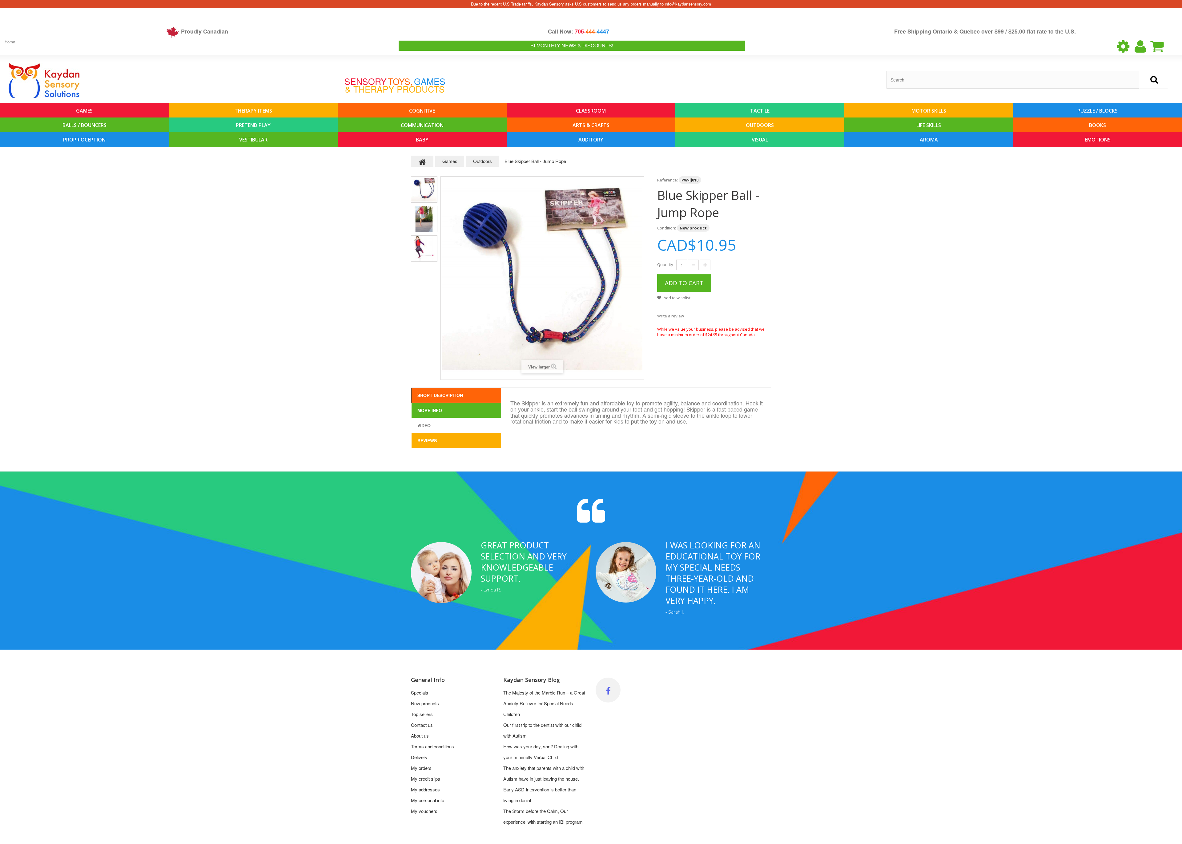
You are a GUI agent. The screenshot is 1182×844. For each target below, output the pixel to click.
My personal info (427, 800)
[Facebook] (608, 690)
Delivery (419, 757)
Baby (422, 139)
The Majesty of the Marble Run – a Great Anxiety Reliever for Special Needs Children (544, 703)
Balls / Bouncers (84, 125)
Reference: (667, 180)
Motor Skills (928, 110)
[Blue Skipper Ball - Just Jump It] (424, 189)
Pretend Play (253, 125)
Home (10, 42)
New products (425, 703)
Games (84, 110)
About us (420, 735)
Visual (760, 139)
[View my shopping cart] (1162, 46)
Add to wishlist (676, 298)
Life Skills (928, 125)
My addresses (425, 789)
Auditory (590, 139)
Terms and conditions (432, 746)
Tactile (760, 110)
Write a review (670, 316)
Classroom (591, 110)
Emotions (1098, 139)
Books (1097, 125)
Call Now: (578, 31)
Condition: (666, 228)
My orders (421, 768)
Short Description (440, 395)
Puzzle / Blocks (1097, 110)
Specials (419, 692)
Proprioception (84, 139)
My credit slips (425, 778)
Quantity (665, 264)
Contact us (422, 725)
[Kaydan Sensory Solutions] (44, 80)
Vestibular (253, 139)
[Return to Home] (422, 161)
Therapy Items (253, 110)
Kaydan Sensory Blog (531, 679)
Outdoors (760, 125)
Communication (422, 125)
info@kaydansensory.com (688, 4)
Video (424, 425)
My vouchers (424, 811)
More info (429, 410)
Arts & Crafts (591, 125)
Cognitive (422, 110)
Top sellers (422, 714)
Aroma (929, 139)
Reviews (427, 440)
